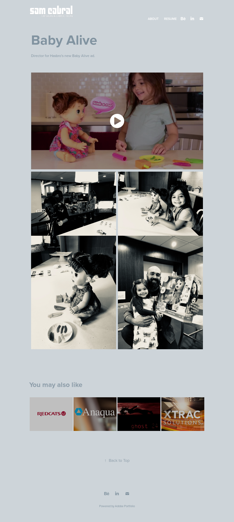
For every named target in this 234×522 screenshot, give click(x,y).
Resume (170, 18)
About (153, 18)
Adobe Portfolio (125, 506)
